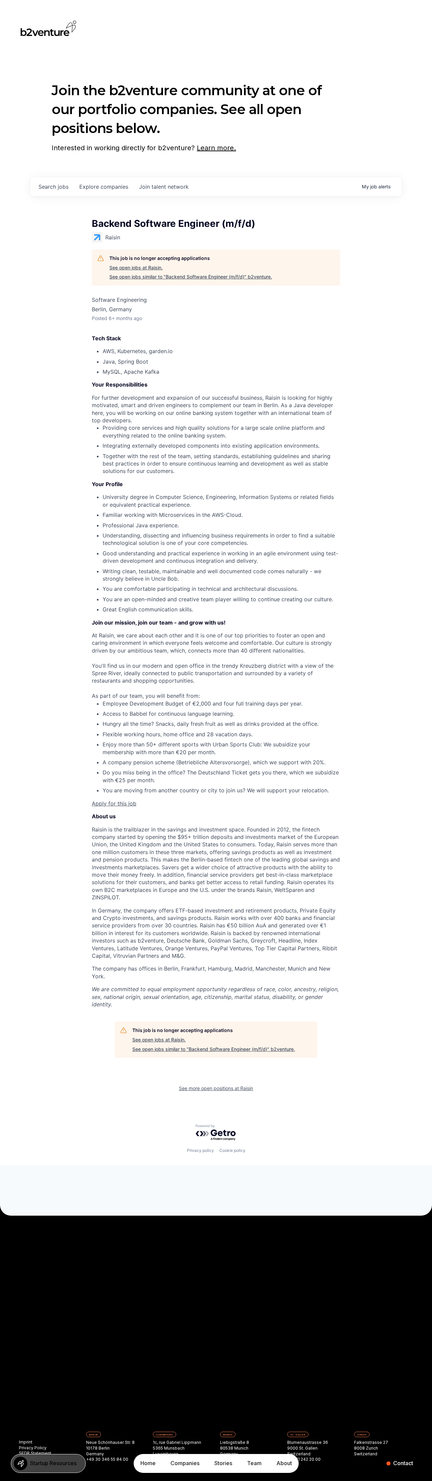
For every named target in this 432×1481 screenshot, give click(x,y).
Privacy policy (200, 1150)
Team (254, 1463)
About (284, 1463)
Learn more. (216, 148)
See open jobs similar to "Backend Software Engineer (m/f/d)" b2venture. (190, 277)
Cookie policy (232, 1150)
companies (103, 186)
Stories (223, 1463)
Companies (184, 1463)
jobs (53, 186)
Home (148, 1463)
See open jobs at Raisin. (136, 267)
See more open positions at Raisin (216, 1088)
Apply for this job (114, 803)
